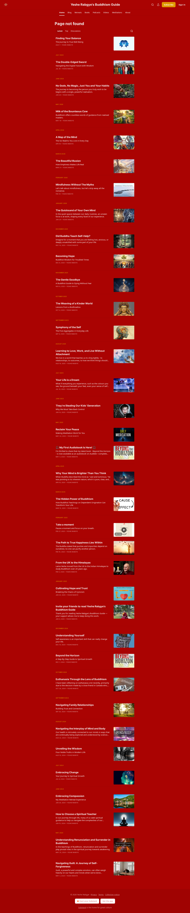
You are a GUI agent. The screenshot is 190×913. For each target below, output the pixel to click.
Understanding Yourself (70, 635)
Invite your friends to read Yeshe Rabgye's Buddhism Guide (81, 608)
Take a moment (65, 524)
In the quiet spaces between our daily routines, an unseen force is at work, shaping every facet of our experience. (81, 215)
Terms (101, 894)
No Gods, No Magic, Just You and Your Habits (82, 85)
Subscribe (168, 4)
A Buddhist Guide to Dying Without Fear (74, 283)
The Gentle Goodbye (68, 279)
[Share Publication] (158, 4)
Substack (82, 907)
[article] (95, 44)
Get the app (107, 901)
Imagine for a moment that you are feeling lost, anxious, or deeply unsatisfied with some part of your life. (82, 240)
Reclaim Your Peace (67, 429)
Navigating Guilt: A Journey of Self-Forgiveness (76, 865)
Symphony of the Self (68, 327)
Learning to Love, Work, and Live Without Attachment (80, 352)
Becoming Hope (65, 256)
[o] (124, 529)
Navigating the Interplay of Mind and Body (80, 728)
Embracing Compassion (70, 796)
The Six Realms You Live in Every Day (72, 140)
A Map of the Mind (66, 137)
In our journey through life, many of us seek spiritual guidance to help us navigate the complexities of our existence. (79, 819)
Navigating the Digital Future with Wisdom (75, 65)
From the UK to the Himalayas (73, 562)
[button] (62, 12)
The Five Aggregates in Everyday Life (72, 331)
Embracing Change (67, 772)
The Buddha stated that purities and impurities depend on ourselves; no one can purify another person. (81, 547)
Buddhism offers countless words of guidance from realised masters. (82, 116)
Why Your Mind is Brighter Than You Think (81, 473)
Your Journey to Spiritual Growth (70, 776)
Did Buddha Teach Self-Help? (73, 236)
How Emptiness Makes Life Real (70, 164)
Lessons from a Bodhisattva (68, 307)
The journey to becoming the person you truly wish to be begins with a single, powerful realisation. (81, 90)
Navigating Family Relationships (75, 704)
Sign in (182, 4)
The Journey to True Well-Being (69, 42)
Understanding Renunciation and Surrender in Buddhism (83, 841)
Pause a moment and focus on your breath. (75, 528)
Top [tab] (66, 31)
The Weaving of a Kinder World (74, 303)
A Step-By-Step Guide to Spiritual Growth (74, 659)
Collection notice (112, 894)
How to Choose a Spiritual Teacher (76, 814)
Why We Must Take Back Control (70, 409)
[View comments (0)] (75, 460)
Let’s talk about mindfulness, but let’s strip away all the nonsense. (80, 189)
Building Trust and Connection (69, 708)
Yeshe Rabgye (67, 45)
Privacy (94, 894)
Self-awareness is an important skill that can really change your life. (81, 640)
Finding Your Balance (68, 38)
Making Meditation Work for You (70, 433)
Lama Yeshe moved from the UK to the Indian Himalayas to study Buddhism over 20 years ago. (82, 567)
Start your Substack (88, 901)
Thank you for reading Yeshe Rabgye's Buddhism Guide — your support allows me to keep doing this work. (81, 614)
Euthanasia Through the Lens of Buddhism (81, 679)
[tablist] (69, 31)
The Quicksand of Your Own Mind (76, 210)
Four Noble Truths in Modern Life (70, 752)
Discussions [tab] (75, 31)
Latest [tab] (60, 31)
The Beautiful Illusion (68, 160)
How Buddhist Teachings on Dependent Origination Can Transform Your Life (80, 503)
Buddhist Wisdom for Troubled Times (72, 259)
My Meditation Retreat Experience (71, 799)
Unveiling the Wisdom (69, 748)
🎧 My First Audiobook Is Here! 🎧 (76, 447)
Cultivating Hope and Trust (72, 588)
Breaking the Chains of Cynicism (70, 592)
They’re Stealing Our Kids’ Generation (78, 405)
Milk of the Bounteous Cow (72, 111)
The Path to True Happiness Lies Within (79, 542)
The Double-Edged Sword (71, 62)
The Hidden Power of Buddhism (74, 498)
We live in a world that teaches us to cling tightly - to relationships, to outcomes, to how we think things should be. (81, 359)
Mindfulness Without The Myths (75, 184)
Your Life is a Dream (67, 379)
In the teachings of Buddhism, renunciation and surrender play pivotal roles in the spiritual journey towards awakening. (83, 848)
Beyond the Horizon (67, 655)
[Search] (152, 4)
